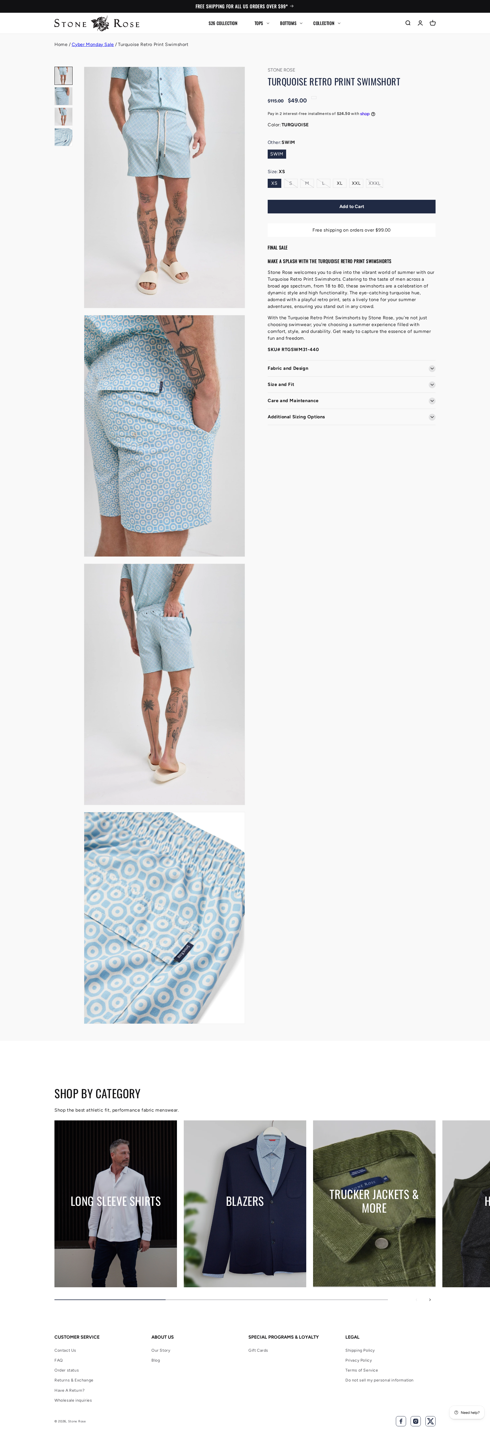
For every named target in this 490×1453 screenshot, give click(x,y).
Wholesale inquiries (73, 1400)
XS (274, 183)
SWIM (277, 154)
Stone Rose (77, 1421)
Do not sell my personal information (379, 1380)
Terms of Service (361, 1370)
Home (60, 44)
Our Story (160, 1350)
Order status (66, 1370)
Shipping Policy (360, 1350)
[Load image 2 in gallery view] (63, 96)
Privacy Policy (358, 1360)
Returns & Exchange (74, 1380)
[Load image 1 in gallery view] (63, 76)
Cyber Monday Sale (93, 44)
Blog (155, 1360)
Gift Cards (258, 1350)
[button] (259, 23)
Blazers (245, 1201)
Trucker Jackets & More (374, 1200)
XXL (356, 183)
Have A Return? (69, 1390)
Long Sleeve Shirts (116, 1201)
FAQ (58, 1360)
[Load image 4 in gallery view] (63, 137)
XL (340, 183)
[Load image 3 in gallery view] (63, 117)
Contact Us (65, 1350)
